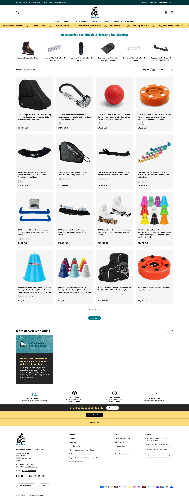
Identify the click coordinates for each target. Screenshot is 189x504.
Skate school (81, 21)
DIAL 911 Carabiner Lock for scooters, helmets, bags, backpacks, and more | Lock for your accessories (74, 117)
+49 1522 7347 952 (28, 464)
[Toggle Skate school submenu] (87, 21)
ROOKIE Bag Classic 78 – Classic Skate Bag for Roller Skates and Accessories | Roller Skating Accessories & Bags (34, 117)
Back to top (94, 422)
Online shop (66, 21)
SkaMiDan (94, 21)
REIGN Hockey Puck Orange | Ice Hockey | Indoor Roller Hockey (154, 289)
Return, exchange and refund (79, 454)
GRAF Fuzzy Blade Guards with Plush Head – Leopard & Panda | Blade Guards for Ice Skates (114, 232)
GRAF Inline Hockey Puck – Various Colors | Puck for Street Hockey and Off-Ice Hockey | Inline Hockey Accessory (154, 117)
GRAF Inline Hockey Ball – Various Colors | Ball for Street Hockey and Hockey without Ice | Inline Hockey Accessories (114, 117)
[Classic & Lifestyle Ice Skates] (28, 48)
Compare (145, 70)
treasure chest (66, 2)
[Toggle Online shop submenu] (72, 21)
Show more (94, 318)
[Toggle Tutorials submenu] (111, 21)
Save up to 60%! (51, 25)
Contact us (112, 408)
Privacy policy (120, 446)
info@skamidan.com (29, 471)
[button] (171, 12)
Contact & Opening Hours (124, 21)
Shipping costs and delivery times (81, 450)
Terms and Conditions (122, 438)
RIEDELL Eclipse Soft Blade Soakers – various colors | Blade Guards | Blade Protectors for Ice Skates (32, 174)
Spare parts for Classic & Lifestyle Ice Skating (108, 59)
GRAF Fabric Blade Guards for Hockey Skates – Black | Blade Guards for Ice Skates (72, 232)
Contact (72, 438)
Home (57, 21)
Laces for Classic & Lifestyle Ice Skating (55, 59)
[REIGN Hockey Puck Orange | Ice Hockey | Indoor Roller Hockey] (154, 268)
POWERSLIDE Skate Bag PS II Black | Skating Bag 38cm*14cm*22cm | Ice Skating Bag (114, 289)
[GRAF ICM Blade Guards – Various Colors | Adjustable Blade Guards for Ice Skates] (114, 152)
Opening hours (74, 446)
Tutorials (106, 21)
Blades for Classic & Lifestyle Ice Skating (134, 59)
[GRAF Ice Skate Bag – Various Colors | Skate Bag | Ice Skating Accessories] (74, 152)
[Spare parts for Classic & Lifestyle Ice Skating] (108, 48)
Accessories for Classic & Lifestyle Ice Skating (161, 59)
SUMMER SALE (27, 25)
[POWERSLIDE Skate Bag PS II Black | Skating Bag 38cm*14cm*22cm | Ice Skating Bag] (114, 268)
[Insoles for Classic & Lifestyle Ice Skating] (81, 48)
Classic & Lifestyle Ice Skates (28, 58)
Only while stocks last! (79, 25)
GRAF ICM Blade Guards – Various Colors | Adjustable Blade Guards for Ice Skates (114, 173)
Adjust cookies (120, 442)
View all (170, 331)
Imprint (117, 450)
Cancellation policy (122, 454)
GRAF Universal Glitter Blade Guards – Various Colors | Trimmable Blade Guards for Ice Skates (153, 174)
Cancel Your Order (94, 415)
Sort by (19, 70)
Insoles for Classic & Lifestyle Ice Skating (81, 59)
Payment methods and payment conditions (85, 458)
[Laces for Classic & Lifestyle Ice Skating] (55, 48)
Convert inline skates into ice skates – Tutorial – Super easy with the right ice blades (34, 361)
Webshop (72, 442)
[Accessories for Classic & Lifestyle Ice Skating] (161, 48)
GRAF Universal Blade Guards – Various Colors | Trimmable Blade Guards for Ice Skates (33, 232)
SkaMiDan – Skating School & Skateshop (32, 495)
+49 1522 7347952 (31, 467)
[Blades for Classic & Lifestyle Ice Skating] (134, 48)
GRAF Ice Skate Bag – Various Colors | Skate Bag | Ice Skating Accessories (72, 173)
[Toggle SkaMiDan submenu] (99, 21)
